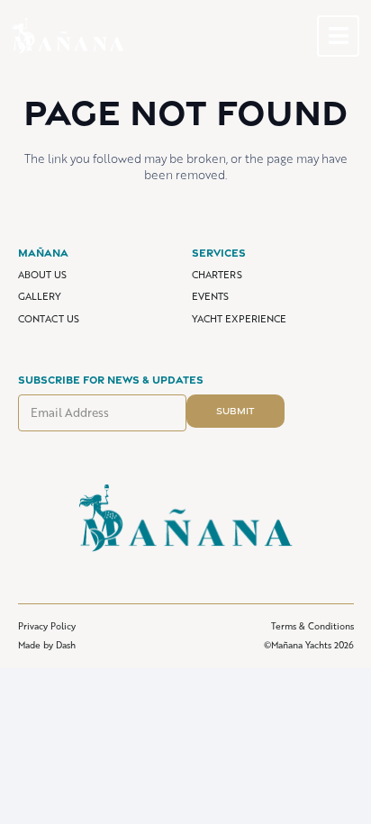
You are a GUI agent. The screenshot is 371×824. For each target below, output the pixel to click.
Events (210, 296)
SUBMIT (235, 410)
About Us (42, 274)
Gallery (39, 296)
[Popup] (338, 36)
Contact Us (48, 318)
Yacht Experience (239, 318)
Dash (66, 644)
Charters (217, 274)
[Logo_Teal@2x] (68, 36)
